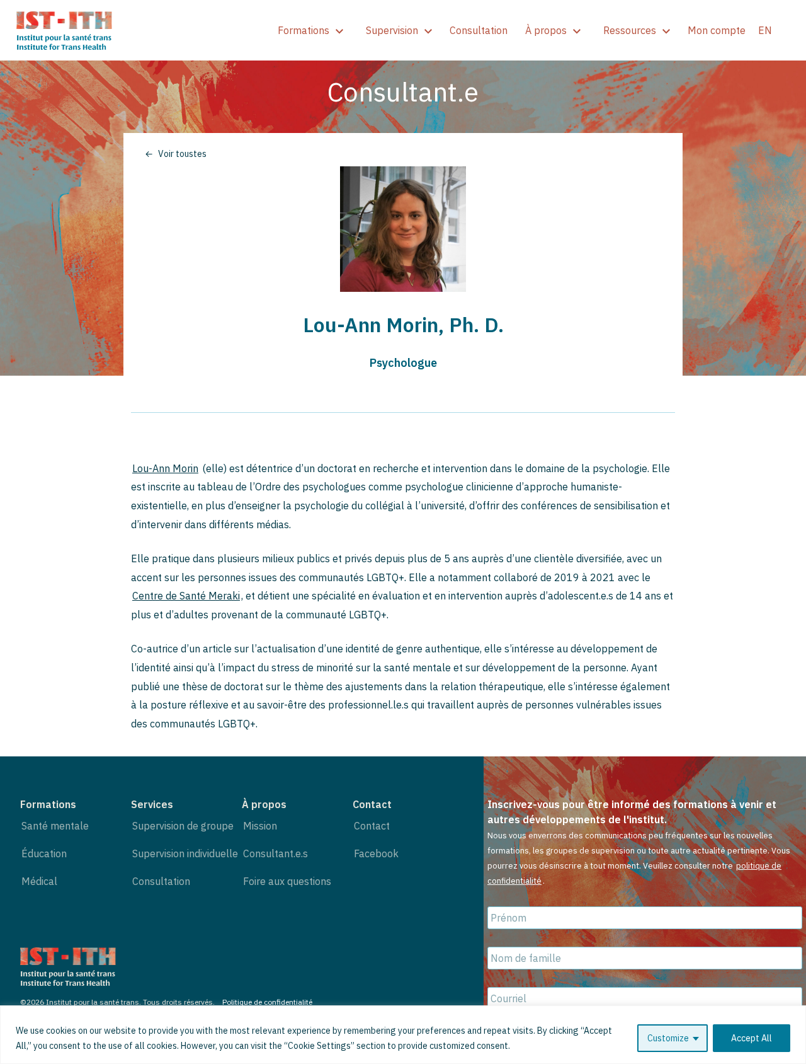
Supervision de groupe (183, 825)
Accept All (751, 1038)
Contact (372, 825)
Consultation (479, 30)
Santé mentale (55, 825)
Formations (303, 30)
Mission (260, 825)
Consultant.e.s (275, 853)
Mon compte (717, 30)
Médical (39, 881)
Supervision (392, 30)
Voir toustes (182, 153)
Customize (668, 1038)
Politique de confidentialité (267, 1002)
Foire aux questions (287, 881)
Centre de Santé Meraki (186, 595)
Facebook (376, 853)
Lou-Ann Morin (165, 468)
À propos (546, 30)
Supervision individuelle (185, 853)
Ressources (629, 30)
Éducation (44, 853)
